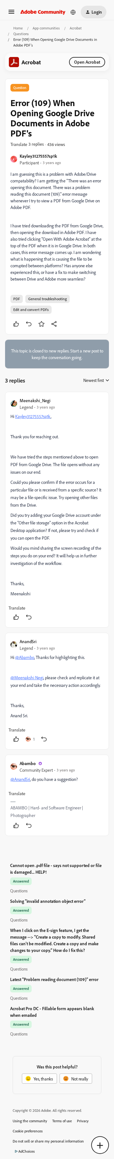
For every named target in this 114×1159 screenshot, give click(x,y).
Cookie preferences (28, 1131)
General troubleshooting (47, 298)
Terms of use (62, 1120)
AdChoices (26, 1151)
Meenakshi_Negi (35, 400)
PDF (16, 298)
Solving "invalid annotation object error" (48, 901)
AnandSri (28, 641)
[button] (11, 13)
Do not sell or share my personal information (48, 1141)
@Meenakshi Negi (26, 677)
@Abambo (24, 657)
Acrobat (76, 28)
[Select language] (73, 12)
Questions (21, 33)
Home (18, 28)
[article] (57, 509)
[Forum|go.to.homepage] (43, 12)
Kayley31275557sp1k (38, 156)
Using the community (30, 1120)
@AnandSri (20, 779)
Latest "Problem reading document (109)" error (54, 979)
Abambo (28, 763)
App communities (46, 28)
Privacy (83, 1120)
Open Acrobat (87, 62)
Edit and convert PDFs (31, 309)
